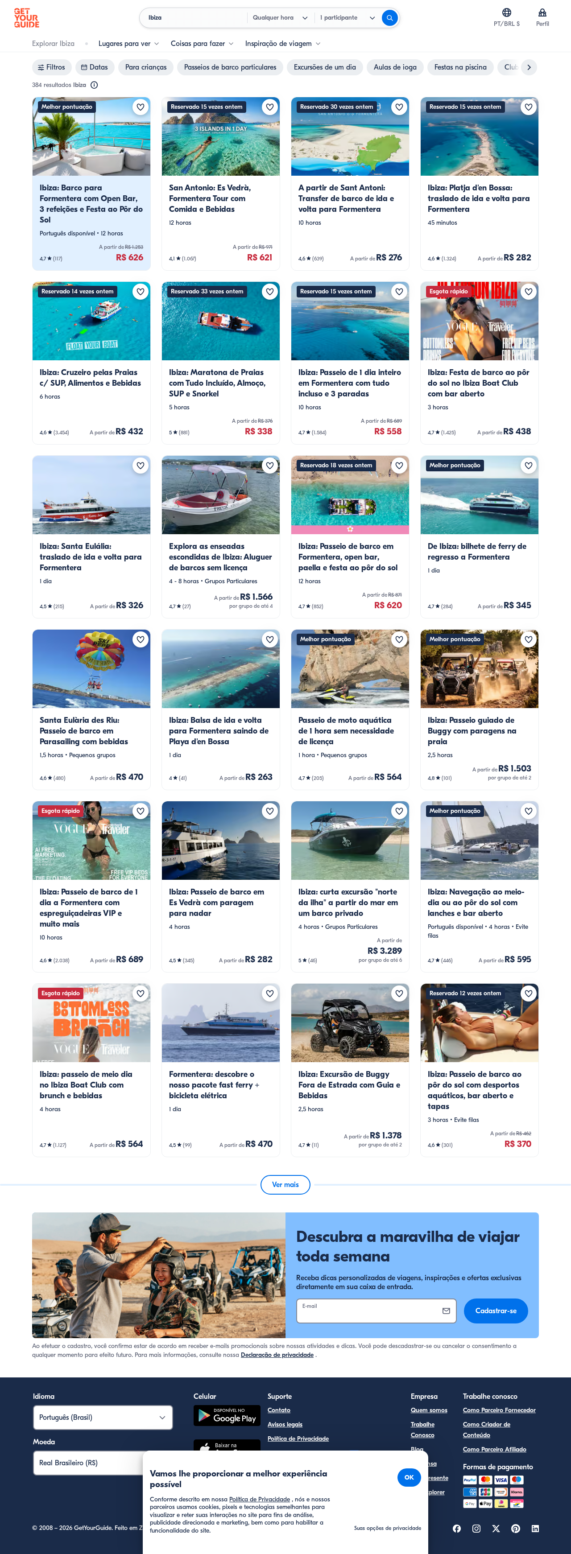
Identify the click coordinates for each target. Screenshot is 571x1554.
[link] (91, 184)
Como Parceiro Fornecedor (499, 1410)
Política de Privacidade (298, 1439)
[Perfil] (542, 12)
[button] (91, 184)
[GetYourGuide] (26, 18)
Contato (279, 1410)
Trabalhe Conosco (422, 1430)
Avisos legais (285, 1424)
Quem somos (429, 1410)
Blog (417, 1449)
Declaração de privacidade (277, 1355)
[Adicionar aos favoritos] (140, 107)
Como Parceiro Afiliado (494, 1449)
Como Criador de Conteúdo (486, 1430)
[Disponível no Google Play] (227, 1417)
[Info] (94, 85)
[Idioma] (507, 12)
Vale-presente (429, 1478)
